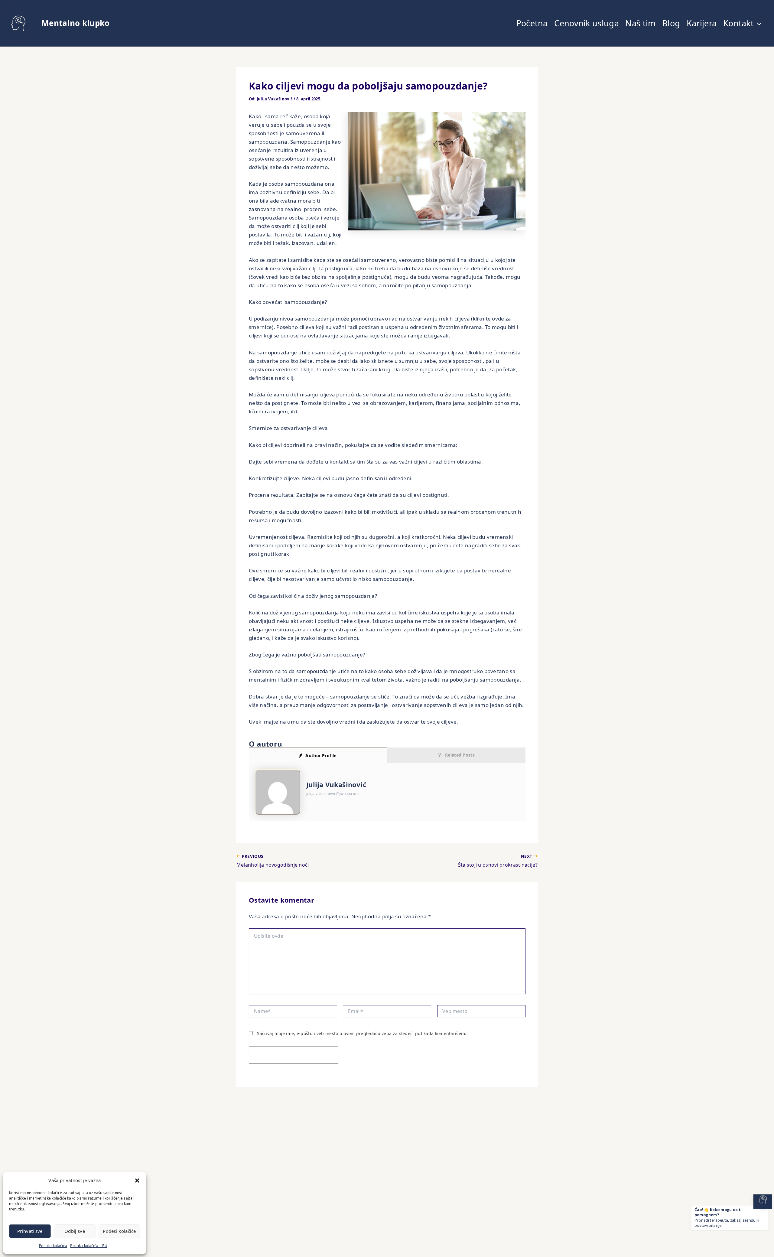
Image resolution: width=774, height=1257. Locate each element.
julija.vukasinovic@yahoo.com (332, 793)
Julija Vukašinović (336, 784)
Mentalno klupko (75, 23)
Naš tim (640, 23)
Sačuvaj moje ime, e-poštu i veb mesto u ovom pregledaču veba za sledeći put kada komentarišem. (361, 1033)
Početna (532, 23)
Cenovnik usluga (586, 23)
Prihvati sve (30, 1231)
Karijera (702, 23)
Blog (671, 23)
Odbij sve (74, 1231)
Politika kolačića (53, 1245)
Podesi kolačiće (119, 1231)
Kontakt (738, 23)
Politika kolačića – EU (88, 1245)
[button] (137, 1180)
